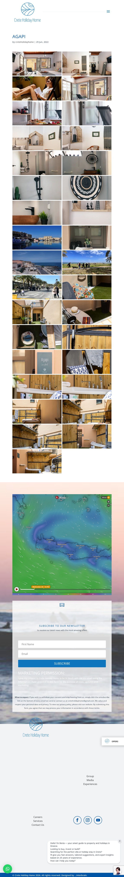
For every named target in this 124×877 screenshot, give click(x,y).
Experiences (90, 784)
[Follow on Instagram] (88, 820)
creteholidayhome (24, 42)
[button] (7, 868)
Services (38, 821)
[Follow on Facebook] (77, 820)
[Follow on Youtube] (98, 820)
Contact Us (38, 825)
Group (90, 776)
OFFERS (115, 741)
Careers (37, 817)
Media (90, 780)
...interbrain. (81, 875)
